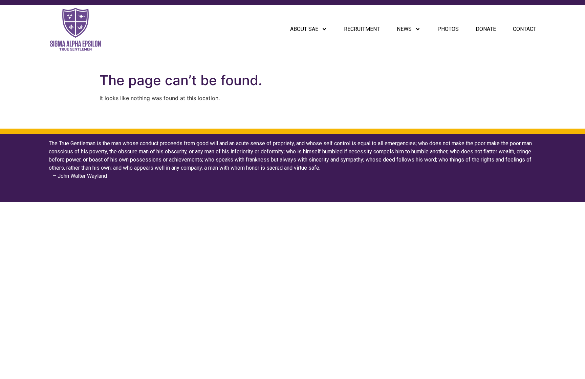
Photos (448, 29)
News (404, 29)
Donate (486, 29)
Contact (524, 29)
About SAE (304, 29)
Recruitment (362, 29)
